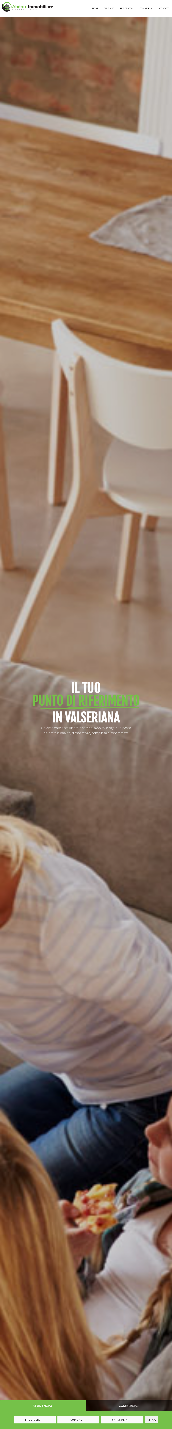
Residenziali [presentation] (43, 1406)
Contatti (164, 8)
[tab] (43, 1405)
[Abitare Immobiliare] (26, 6)
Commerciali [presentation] (129, 1406)
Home (95, 8)
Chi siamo (109, 8)
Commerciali (147, 8)
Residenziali (127, 8)
